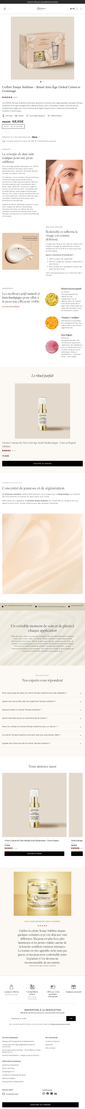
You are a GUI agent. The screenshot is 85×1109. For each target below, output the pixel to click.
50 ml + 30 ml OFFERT (13, 127)
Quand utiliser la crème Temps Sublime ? (41, 710)
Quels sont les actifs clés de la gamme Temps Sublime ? (41, 701)
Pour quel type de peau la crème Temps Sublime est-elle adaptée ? (41, 693)
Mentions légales (8, 1078)
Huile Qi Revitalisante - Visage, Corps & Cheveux (20, 1055)
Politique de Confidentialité (12, 1082)
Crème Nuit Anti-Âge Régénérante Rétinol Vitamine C (18, 1046)
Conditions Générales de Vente (14, 1075)
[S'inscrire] (71, 1018)
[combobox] (71, 8)
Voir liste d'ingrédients (11, 306)
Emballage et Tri (8, 1072)
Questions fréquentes (10, 1065)
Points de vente (8, 1068)
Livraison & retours (52, 1041)
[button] (9, 848)
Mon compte (50, 1048)
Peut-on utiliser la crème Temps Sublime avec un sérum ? (41, 726)
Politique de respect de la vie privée (60, 1024)
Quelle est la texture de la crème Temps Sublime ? (41, 743)
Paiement (49, 1045)
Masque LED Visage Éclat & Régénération (18, 1041)
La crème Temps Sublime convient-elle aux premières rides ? (41, 735)
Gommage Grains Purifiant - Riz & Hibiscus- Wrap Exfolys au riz (21, 1051)
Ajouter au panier (42, 463)
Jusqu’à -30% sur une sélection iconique (42, 2)
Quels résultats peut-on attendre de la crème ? (41, 718)
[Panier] (81, 9)
